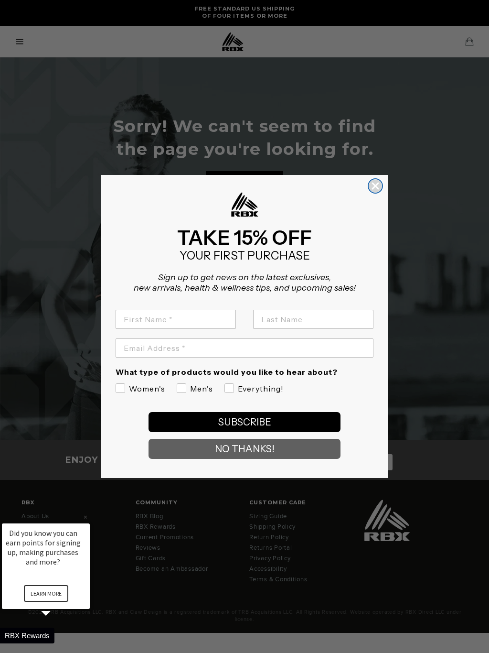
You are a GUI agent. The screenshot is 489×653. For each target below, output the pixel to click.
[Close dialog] (375, 186)
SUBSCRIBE (244, 422)
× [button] (85, 517)
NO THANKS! (245, 449)
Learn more (46, 593)
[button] (57, 635)
